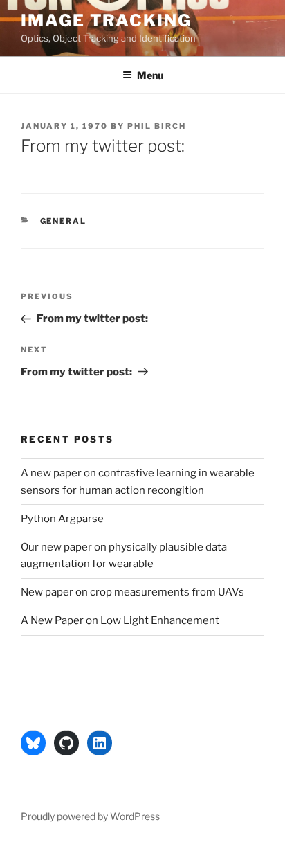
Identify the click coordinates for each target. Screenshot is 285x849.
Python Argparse (62, 518)
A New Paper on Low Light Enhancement (120, 620)
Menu (150, 75)
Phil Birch (156, 126)
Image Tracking (106, 20)
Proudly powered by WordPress (90, 816)
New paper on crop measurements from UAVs (132, 592)
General (63, 221)
